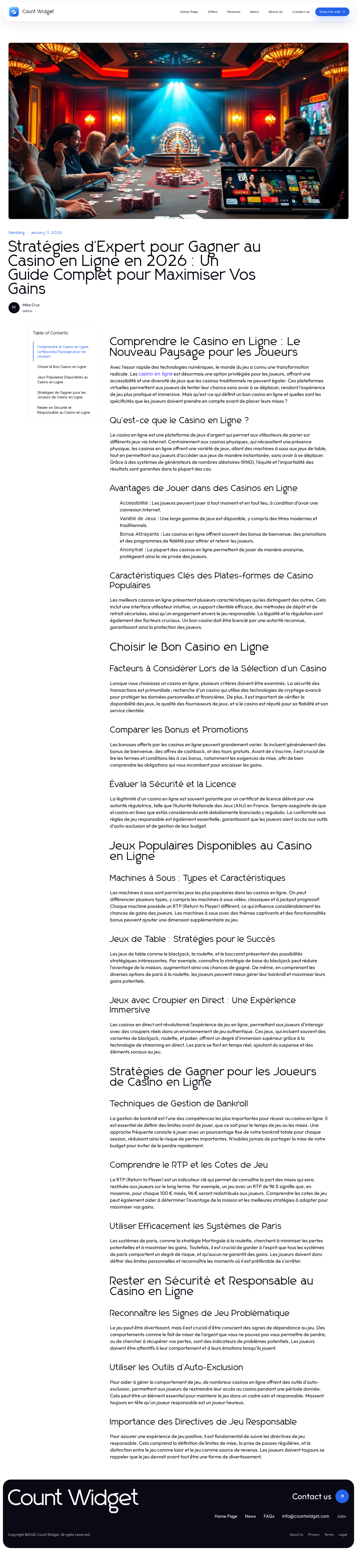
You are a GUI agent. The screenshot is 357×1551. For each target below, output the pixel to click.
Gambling (16, 233)
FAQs (269, 1516)
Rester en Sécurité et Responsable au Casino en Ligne (63, 409)
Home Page (226, 1516)
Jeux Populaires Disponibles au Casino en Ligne (62, 379)
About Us (296, 1534)
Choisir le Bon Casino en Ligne (61, 367)
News (250, 1516)
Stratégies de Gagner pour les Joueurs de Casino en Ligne (61, 394)
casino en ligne (155, 374)
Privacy (313, 1534)
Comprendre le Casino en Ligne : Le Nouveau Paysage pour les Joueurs (63, 351)
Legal (343, 1534)
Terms (329, 1534)
